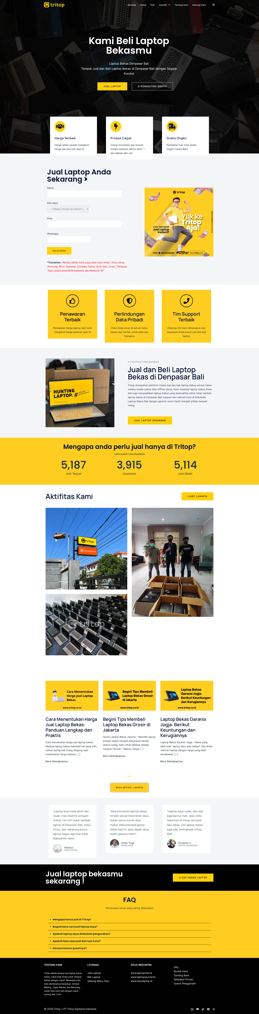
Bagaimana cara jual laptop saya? (75, 926)
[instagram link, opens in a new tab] (192, 1008)
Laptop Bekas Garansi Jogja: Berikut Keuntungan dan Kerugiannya (183, 727)
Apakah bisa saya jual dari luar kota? (77, 941)
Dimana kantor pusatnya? (70, 948)
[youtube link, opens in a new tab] (197, 1008)
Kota (49, 218)
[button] (214, 5)
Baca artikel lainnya (129, 787)
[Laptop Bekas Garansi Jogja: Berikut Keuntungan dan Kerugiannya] (186, 695)
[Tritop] (54, 4)
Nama (50, 187)
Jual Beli (163, 5)
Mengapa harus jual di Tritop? (72, 919)
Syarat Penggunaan (185, 983)
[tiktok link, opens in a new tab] (203, 1008)
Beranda (132, 5)
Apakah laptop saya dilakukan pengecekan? (81, 934)
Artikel (143, 5)
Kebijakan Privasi (183, 979)
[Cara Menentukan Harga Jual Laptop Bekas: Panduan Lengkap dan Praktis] (72, 695)
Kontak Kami (181, 971)
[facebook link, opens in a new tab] (208, 1008)
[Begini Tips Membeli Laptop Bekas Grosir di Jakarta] (129, 695)
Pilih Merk (52, 203)
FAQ (152, 5)
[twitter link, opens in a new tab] (214, 1008)
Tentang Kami (181, 5)
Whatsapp (52, 233)
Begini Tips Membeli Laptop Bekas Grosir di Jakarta (126, 724)
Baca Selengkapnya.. (57, 761)
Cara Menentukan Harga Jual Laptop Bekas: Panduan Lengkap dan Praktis (71, 727)
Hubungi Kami (199, 5)
